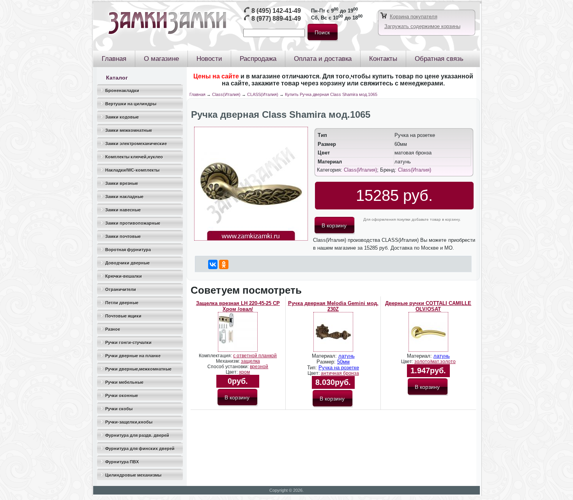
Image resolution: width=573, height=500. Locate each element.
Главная (197, 94)
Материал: (325, 356)
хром (244, 372)
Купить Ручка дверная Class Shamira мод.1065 (331, 94)
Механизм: (228, 361)
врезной (259, 366)
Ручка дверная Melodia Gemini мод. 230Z (333, 306)
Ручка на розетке (338, 368)
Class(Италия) (226, 94)
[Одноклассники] (223, 264)
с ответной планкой (255, 355)
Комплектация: (216, 355)
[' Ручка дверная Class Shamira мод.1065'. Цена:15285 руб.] (251, 239)
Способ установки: (228, 366)
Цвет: (232, 372)
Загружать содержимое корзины (422, 26)
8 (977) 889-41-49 (276, 18)
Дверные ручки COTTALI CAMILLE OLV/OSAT (428, 306)
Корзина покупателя (413, 17)
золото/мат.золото (435, 361)
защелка (250, 361)
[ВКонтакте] (213, 264)
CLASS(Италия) (262, 94)
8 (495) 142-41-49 (276, 10)
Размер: (327, 362)
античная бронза (340, 373)
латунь (346, 356)
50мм (343, 362)
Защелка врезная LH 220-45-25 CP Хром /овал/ (238, 306)
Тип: (312, 368)
